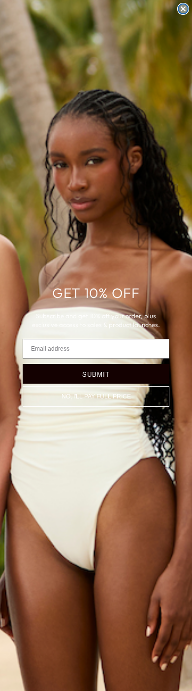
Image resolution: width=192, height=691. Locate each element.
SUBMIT (96, 374)
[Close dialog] (183, 9)
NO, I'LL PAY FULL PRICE (96, 396)
